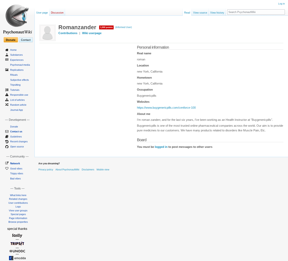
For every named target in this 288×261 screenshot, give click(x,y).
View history (217, 12)
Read (187, 12)
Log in (281, 3)
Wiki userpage (91, 33)
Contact (26, 39)
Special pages (18, 214)
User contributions (18, 203)
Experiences (17, 60)
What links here (18, 195)
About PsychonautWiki (67, 169)
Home (13, 50)
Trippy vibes (16, 173)
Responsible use (19, 95)
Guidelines (16, 136)
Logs (18, 206)
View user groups (18, 210)
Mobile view (103, 169)
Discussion (57, 12)
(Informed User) (123, 27)
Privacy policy (45, 169)
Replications (17, 70)
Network (15, 163)
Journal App (16, 110)
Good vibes (16, 168)
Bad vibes (15, 178)
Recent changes (19, 141)
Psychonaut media (20, 65)
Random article (18, 105)
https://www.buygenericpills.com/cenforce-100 (166, 107)
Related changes (18, 199)
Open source (17, 146)
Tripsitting (15, 85)
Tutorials (14, 90)
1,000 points (106, 27)
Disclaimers (88, 169)
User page (42, 12)
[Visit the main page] (17, 17)
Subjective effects (19, 80)
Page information (18, 218)
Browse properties (18, 222)
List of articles (17, 100)
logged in (161, 146)
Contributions (67, 33)
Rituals (14, 75)
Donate (10, 39)
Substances (16, 55)
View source (200, 12)
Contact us (16, 131)
